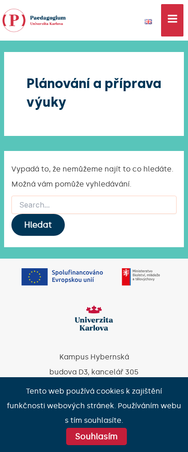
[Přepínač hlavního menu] (172, 20)
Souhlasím (96, 436)
